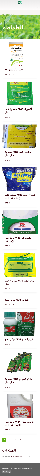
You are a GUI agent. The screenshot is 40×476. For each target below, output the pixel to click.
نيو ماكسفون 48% (13, 69)
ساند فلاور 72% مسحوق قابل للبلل (19, 282)
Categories (6, 456)
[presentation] (20, 54)
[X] (6, 471)
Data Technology (7, 468)
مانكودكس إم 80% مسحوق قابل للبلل (18, 380)
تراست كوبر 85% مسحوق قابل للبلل (17, 153)
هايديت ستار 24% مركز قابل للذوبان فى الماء (18, 423)
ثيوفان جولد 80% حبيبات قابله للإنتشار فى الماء (19, 196)
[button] (20, 13)
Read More (9, 74)
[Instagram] (9, 471)
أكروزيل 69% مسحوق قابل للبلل (18, 110)
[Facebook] (3, 471)
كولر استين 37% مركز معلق (18, 339)
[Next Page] (20, 440)
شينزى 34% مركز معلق (16, 300)
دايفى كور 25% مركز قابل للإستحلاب (17, 239)
